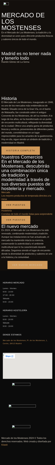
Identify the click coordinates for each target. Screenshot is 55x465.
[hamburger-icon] (49, 5)
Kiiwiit (4, 445)
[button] (27, 265)
